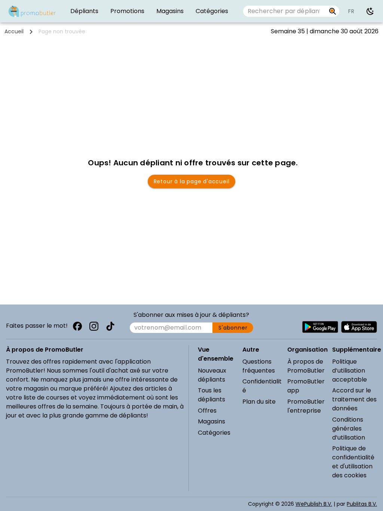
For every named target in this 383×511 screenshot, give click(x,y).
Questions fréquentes (258, 366)
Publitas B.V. (362, 504)
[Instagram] (94, 326)
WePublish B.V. (313, 504)
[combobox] (284, 11)
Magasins (211, 421)
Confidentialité (262, 386)
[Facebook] (77, 326)
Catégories (214, 432)
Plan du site (259, 401)
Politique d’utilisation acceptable (349, 370)
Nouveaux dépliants (212, 375)
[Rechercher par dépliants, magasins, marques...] (333, 11)
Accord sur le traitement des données (354, 399)
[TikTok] (110, 326)
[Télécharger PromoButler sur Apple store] (359, 327)
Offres (207, 410)
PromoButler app (306, 386)
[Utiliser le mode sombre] (370, 11)
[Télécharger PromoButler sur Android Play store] (320, 327)
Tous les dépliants (211, 395)
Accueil (14, 31)
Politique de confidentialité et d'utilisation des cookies (353, 462)
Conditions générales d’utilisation (348, 428)
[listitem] (84, 11)
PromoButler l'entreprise (306, 406)
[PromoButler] (32, 11)
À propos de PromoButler (306, 366)
